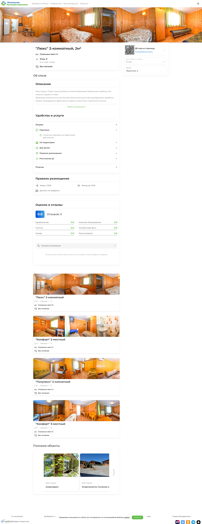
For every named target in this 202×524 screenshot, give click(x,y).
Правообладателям (181, 516)
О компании (17, 516)
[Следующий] (113, 472)
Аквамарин (52, 487)
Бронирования (70, 3)
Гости (128, 68)
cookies (127, 517)
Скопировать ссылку (144, 52)
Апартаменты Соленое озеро (98, 487)
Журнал (84, 3)
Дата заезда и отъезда (134, 59)
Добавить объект (40, 3)
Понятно (137, 517)
